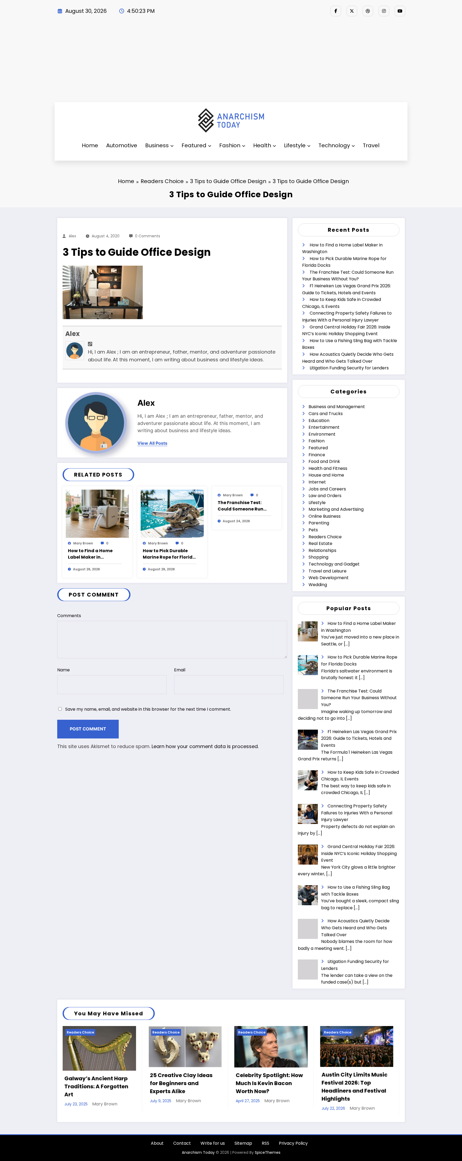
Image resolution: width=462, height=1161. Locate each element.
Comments (69, 616)
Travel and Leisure (327, 571)
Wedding (318, 585)
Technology (334, 145)
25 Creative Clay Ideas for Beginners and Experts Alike (95, 1083)
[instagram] (384, 11)
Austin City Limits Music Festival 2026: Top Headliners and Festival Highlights (269, 1086)
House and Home (326, 475)
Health (262, 145)
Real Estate (320, 543)
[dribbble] (368, 11)
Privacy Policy (293, 1143)
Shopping (318, 557)
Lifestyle (295, 145)
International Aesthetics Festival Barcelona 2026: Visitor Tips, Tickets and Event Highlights (355, 1086)
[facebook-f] (335, 11)
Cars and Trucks (326, 414)
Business (157, 145)
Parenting (319, 523)
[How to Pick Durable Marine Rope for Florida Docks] (172, 513)
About (157, 1143)
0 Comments (147, 236)
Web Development (329, 578)
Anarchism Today (198, 1152)
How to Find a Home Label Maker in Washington (90, 554)
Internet (317, 482)
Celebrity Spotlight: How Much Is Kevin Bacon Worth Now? (183, 1083)
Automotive (121, 145)
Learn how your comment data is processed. (205, 746)
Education (319, 420)
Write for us (213, 1143)
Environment (322, 434)
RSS (265, 1143)
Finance (317, 455)
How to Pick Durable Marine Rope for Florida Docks (169, 554)
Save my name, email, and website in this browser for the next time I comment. (148, 709)
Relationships (322, 550)
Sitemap (243, 1143)
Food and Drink (324, 461)
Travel (371, 145)
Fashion (229, 145)
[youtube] (400, 11)
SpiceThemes (267, 1152)
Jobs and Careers (327, 489)
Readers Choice (325, 537)
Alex (72, 236)
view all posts (152, 443)
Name (63, 670)
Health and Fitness (328, 468)
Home (90, 145)
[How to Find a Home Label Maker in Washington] (97, 513)
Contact (182, 1143)
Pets (313, 530)
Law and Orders (325, 496)
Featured (194, 145)
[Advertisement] (231, 62)
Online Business (325, 516)
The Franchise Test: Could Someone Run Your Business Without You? (243, 506)
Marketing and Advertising (336, 509)
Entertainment (324, 427)
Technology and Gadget (334, 564)
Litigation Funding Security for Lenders (349, 368)
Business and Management (337, 407)
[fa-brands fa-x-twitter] (351, 11)
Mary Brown (83, 543)
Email (179, 670)
